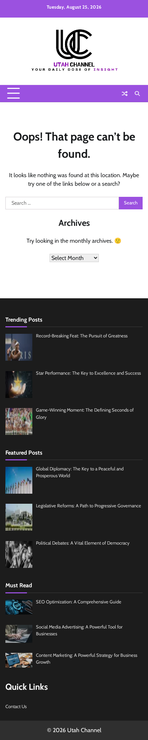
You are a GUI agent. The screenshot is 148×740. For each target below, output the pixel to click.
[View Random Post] (124, 93)
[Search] (137, 93)
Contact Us (16, 706)
